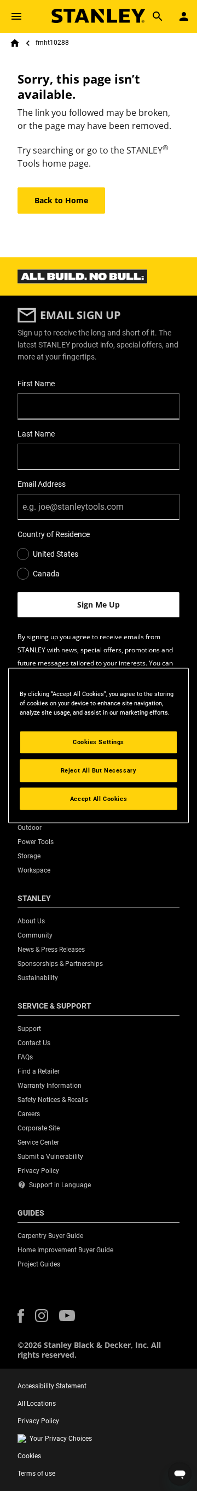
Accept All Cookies (98, 798)
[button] (21, 1316)
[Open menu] (16, 16)
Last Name (36, 433)
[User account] (184, 16)
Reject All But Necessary (99, 770)
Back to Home (61, 200)
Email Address (42, 484)
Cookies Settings (98, 741)
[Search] (157, 16)
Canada (46, 573)
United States (55, 554)
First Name (36, 383)
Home (14, 43)
